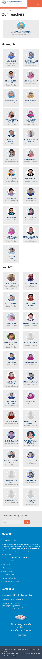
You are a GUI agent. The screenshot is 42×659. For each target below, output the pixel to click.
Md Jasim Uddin (11, 198)
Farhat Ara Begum (31, 81)
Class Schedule (8, 571)
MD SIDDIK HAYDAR (30, 343)
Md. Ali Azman (11, 159)
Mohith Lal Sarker (30, 382)
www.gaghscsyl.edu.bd (16, 608)
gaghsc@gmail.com (13, 606)
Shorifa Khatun (31, 362)
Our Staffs (6, 564)
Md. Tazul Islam (31, 284)
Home (3, 10)
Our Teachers (7, 568)
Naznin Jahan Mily (31, 101)
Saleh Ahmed (11, 284)
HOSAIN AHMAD (30, 179)
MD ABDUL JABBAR (11, 500)
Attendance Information (11, 581)
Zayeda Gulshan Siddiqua (21, 32)
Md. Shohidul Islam (11, 441)
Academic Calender (9, 578)
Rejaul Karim (31, 198)
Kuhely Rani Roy (11, 304)
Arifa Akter (30, 402)
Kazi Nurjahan (11, 421)
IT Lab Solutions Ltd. (26, 654)
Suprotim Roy (30, 217)
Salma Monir (11, 323)
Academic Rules (8, 575)
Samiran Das (11, 362)
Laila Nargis (11, 61)
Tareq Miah (11, 217)
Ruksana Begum (11, 101)
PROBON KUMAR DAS (30, 323)
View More (7, 554)
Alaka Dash (11, 179)
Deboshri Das (31, 480)
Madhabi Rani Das (30, 159)
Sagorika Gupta (31, 461)
